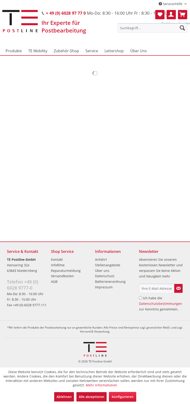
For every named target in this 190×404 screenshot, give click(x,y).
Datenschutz (104, 276)
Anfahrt (101, 259)
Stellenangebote (107, 265)
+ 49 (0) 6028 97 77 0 (66, 13)
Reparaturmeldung (66, 270)
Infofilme (58, 265)
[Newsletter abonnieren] (178, 288)
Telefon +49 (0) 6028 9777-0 (22, 285)
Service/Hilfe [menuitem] (172, 4)
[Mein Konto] (171, 14)
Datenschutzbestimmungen (160, 303)
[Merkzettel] (160, 14)
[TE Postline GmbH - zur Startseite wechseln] (20, 21)
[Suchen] (182, 28)
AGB (54, 281)
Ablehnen (64, 396)
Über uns (102, 270)
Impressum (104, 287)
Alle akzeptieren (91, 396)
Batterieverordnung (110, 281)
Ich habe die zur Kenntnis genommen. (160, 303)
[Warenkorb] (182, 14)
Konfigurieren (122, 396)
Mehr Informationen (101, 385)
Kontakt (57, 259)
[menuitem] (152, 28)
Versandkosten (62, 276)
